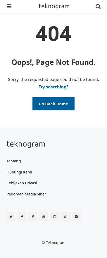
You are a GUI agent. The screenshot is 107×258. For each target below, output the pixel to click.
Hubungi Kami (19, 171)
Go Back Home (53, 103)
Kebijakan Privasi (21, 182)
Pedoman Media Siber (26, 193)
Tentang (13, 160)
